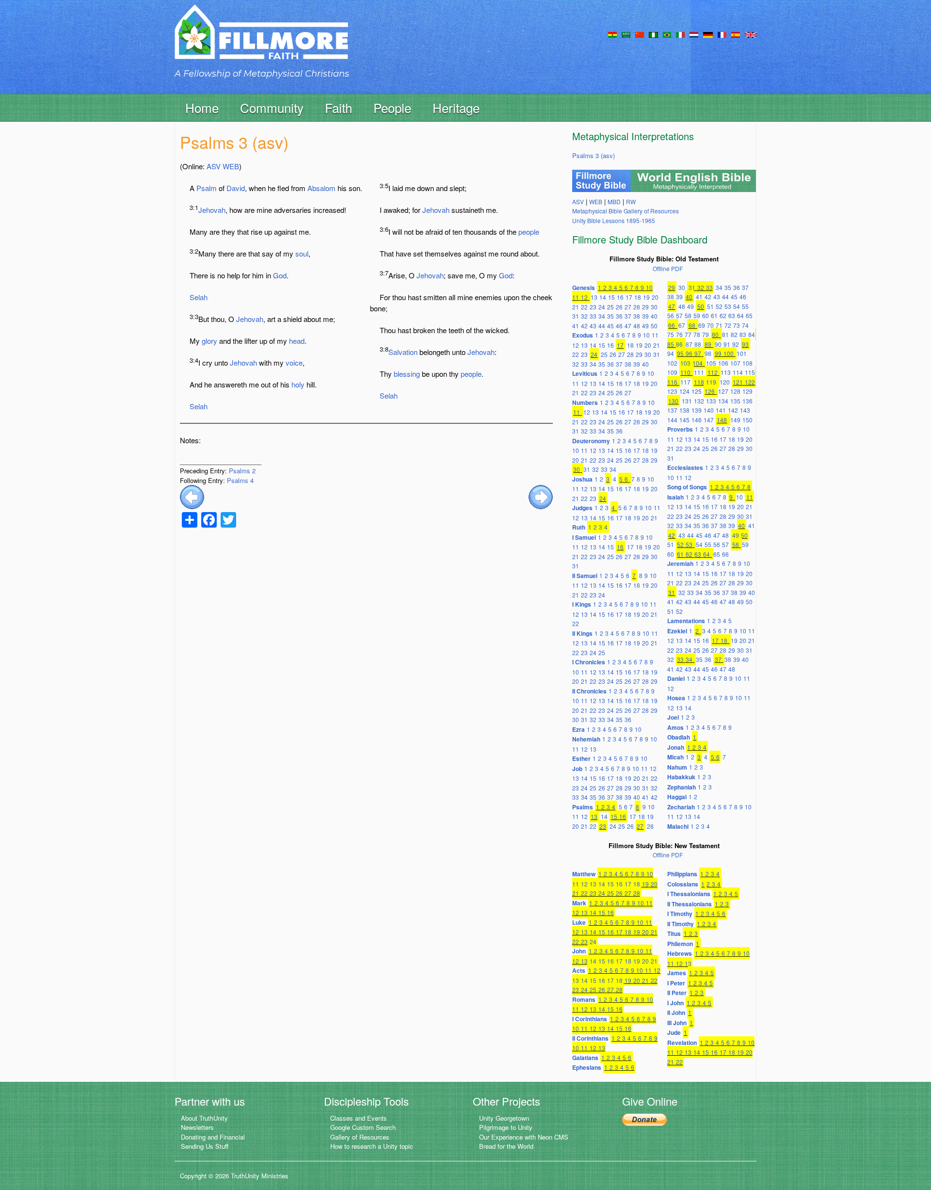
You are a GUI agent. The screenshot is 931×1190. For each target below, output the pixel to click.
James (676, 972)
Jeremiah (680, 563)
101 (742, 353)
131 (687, 401)
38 (636, 316)
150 (747, 420)
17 (629, 297)
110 (685, 372)
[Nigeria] (653, 34)
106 (723, 363)
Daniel (676, 678)
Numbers (585, 402)
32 (584, 316)
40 (654, 316)
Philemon (680, 943)
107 (735, 363)
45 (610, 326)
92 (735, 344)
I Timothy (679, 913)
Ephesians (586, 1067)
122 (750, 382)
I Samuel (584, 537)
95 (680, 353)
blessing (407, 374)
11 (575, 297)
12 (584, 297)
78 (696, 334)
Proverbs (680, 429)
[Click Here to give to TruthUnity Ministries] (644, 1119)
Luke (579, 922)
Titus (674, 933)
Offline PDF (668, 268)
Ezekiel (677, 631)
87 (689, 344)
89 (708, 344)
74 (745, 325)
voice (294, 362)
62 (723, 315)
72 (727, 325)
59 (696, 315)
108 (747, 363)
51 (710, 306)
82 (734, 334)
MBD (614, 201)
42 (584, 326)
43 (593, 326)
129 (747, 391)
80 (715, 334)
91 (726, 344)
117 (685, 382)
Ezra (578, 729)
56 (670, 315)
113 (726, 372)
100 (728, 353)
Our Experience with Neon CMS (523, 1137)
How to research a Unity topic (371, 1146)
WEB (231, 166)
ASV (214, 166)
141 (721, 410)
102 (672, 363)
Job (577, 768)
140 (709, 410)
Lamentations (686, 620)
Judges (582, 507)
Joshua (582, 479)
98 (708, 353)
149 (735, 420)
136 (747, 401)
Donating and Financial (213, 1137)
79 (705, 334)
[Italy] (680, 34)
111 (699, 372)
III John (677, 1022)
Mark (579, 903)
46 (619, 326)
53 (727, 306)
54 (736, 306)
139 (696, 410)
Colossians (682, 884)
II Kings (582, 633)
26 (619, 307)
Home (202, 107)
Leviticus (584, 373)
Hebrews (679, 953)
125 (696, 391)
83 (742, 334)
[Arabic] (626, 34)
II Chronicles (589, 691)
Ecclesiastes (685, 467)
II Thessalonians (689, 904)
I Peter (676, 983)
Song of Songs (687, 486)
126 (710, 391)
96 (689, 353)
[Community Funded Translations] (750, 34)
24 (601, 307)
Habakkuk (681, 776)
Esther (581, 758)
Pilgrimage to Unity (505, 1127)
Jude (674, 1032)
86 (679, 344)
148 (722, 420)
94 (670, 353)
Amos (675, 727)
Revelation (682, 1042)
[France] (722, 34)
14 (602, 297)
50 (654, 326)
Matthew (583, 873)
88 (697, 344)
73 (736, 325)
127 (723, 391)
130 (673, 401)
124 (684, 391)
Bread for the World (506, 1146)
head (297, 341)
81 (725, 334)
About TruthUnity (204, 1118)
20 (655, 297)
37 (628, 316)
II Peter (677, 992)
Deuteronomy (591, 440)
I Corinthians (589, 1018)
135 (735, 401)
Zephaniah (681, 787)
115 (750, 372)
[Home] (261, 40)
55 (745, 306)
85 (670, 344)
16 (620, 297)
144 (672, 420)
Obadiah (678, 737)
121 (738, 382)
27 (628, 307)
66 (671, 325)
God (280, 275)
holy (298, 384)
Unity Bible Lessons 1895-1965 (613, 220)
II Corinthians (590, 1038)
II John (676, 1012)
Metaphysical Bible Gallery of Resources (625, 211)
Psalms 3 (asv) (593, 155)
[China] (639, 34)
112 (712, 372)
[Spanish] (735, 34)
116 (672, 382)
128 (735, 391)
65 (749, 315)
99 (718, 353)
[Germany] (708, 34)
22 (584, 307)
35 (610, 316)
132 (699, 401)
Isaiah (675, 497)
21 (575, 307)
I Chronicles (588, 662)
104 (697, 363)
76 (679, 334)
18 (637, 297)
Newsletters (197, 1127)
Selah (199, 297)
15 (611, 297)
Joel (673, 717)
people (528, 231)
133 (711, 401)
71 (719, 325)
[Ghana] (612, 34)
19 (646, 297)
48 (636, 326)
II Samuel (584, 575)
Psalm (206, 188)
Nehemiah (586, 739)
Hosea (676, 697)
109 (672, 372)
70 (710, 325)
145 (684, 420)
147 (709, 420)
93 (745, 344)
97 (697, 353)
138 (684, 410)
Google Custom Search (363, 1127)
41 (575, 326)
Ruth (578, 527)
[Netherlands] (694, 34)
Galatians (585, 1057)
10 (649, 287)
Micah (675, 757)
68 (692, 325)
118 (699, 382)
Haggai (677, 796)
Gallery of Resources (359, 1137)
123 (672, 391)
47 (628, 326)
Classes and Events (358, 1118)
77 (688, 334)
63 (731, 315)
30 (654, 307)
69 (701, 325)
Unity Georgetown (504, 1118)
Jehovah (211, 210)
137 (672, 410)
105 (711, 363)
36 (619, 316)
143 (745, 410)
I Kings (581, 604)
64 (740, 315)
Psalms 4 (240, 480)
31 (575, 316)
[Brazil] (667, 34)
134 (723, 401)
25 (610, 307)
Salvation (402, 352)
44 (601, 326)
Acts (578, 970)
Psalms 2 (242, 470)
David (235, 188)
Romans (583, 999)
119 (711, 382)
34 (601, 316)
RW (631, 201)
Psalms (582, 807)
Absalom (321, 188)
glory (209, 341)
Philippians (682, 873)
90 (718, 344)
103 (685, 363)
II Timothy (680, 923)
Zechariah (681, 807)
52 (719, 306)
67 (681, 325)
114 (738, 372)
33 (593, 316)
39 (645, 316)
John (579, 951)
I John (675, 1002)
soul (301, 253)
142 (733, 410)
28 (636, 307)
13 (594, 297)
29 (645, 307)
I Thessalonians (688, 893)
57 (679, 315)
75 (670, 334)
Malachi (678, 826)
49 (645, 326)
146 (696, 420)
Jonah (675, 747)
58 (688, 315)
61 (714, 315)
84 (751, 334)
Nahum (677, 767)
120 (725, 382)
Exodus (582, 335)
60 (705, 315)
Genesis (583, 287)
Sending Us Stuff (204, 1146)
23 (593, 307)
